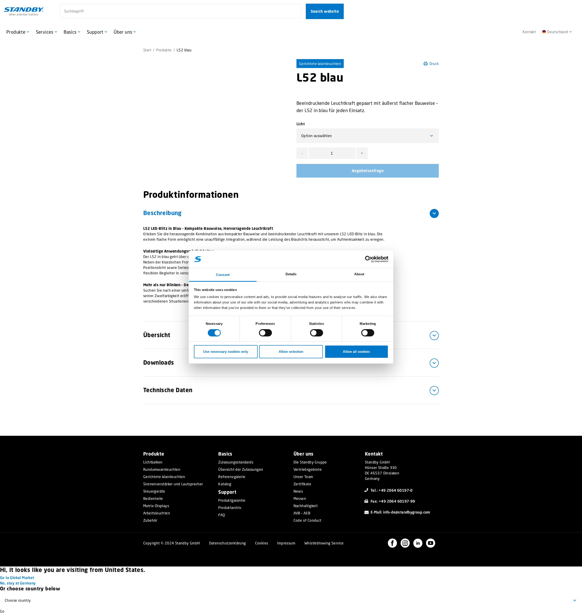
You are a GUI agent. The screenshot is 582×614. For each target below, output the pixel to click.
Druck (434, 63)
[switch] (265, 332)
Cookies (261, 543)
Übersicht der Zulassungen (240, 469)
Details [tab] (291, 274)
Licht (300, 124)
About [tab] (359, 274)
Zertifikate (302, 484)
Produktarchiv (229, 507)
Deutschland (557, 32)
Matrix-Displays (156, 506)
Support (227, 492)
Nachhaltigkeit (306, 506)
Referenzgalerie (231, 477)
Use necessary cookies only (225, 351)
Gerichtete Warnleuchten (320, 63)
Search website (325, 11)
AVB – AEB (302, 513)
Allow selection (291, 351)
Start (147, 50)
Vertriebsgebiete (308, 469)
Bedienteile (153, 498)
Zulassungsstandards (235, 462)
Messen (300, 498)
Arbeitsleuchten (156, 513)
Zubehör (150, 520)
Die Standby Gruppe (310, 462)
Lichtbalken (152, 462)
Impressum (286, 543)
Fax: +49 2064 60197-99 (393, 501)
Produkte (163, 50)
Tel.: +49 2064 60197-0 (392, 490)
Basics (225, 454)
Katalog (224, 484)
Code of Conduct (307, 520)
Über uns (304, 454)
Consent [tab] (223, 275)
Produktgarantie (231, 500)
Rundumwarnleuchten (161, 469)
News (298, 491)
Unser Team (303, 477)
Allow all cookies (356, 351)
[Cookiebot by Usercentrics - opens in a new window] (368, 259)
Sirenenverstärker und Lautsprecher (173, 484)
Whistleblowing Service (324, 543)
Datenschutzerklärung (227, 543)
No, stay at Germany (18, 583)
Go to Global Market (17, 577)
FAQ (221, 515)
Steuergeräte (154, 491)
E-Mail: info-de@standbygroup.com (400, 512)
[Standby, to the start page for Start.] (24, 11)
